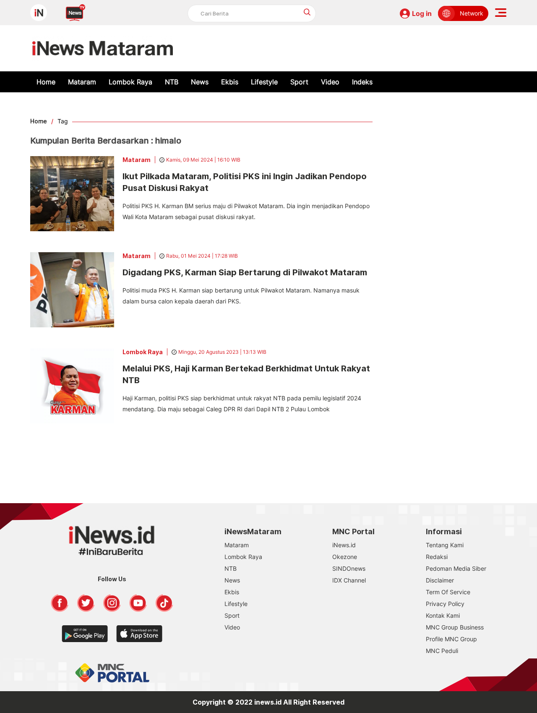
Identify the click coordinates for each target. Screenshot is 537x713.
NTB (171, 82)
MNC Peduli (442, 650)
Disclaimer (440, 580)
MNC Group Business (455, 627)
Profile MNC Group (451, 638)
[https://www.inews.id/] (102, 48)
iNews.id (344, 544)
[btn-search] (307, 12)
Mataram (82, 82)
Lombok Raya (130, 82)
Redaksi (437, 556)
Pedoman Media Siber (456, 568)
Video (330, 82)
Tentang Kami (445, 544)
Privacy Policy (445, 603)
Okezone (344, 556)
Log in (422, 13)
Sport (299, 82)
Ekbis (229, 82)
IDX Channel (349, 580)
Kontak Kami (443, 615)
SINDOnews (348, 568)
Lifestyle (264, 82)
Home (45, 82)
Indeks (362, 82)
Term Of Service (448, 591)
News (200, 82)
